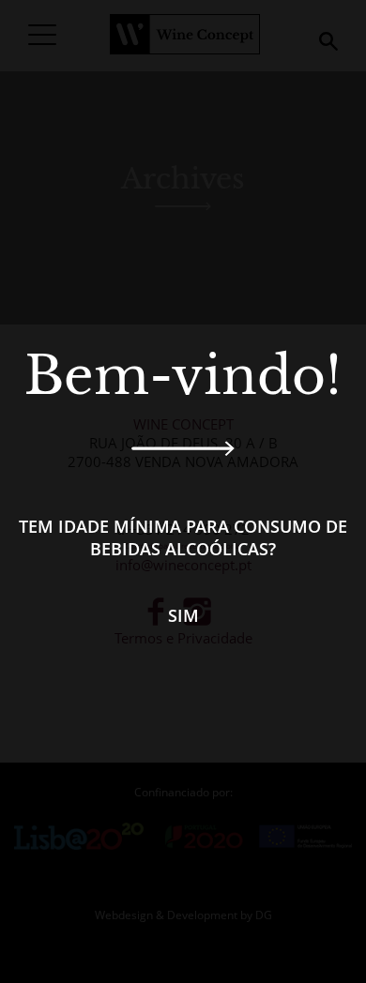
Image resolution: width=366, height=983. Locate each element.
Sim (183, 615)
